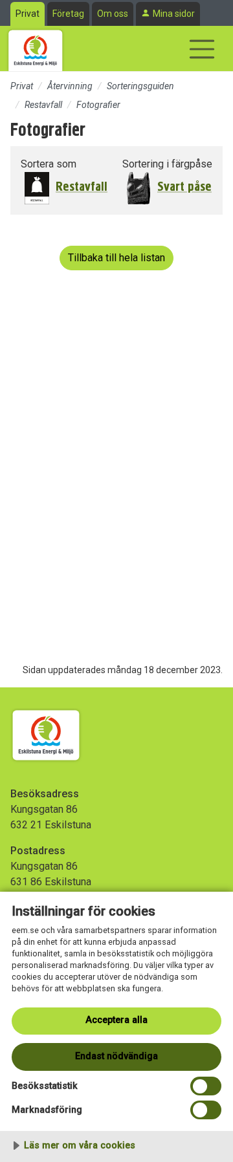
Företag (68, 13)
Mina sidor (174, 13)
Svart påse (184, 186)
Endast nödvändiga (116, 1056)
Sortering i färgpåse (167, 164)
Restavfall (43, 105)
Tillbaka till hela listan (116, 258)
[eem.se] (35, 48)
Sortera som (48, 164)
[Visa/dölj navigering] (202, 49)
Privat (27, 13)
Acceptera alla (116, 1020)
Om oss (112, 13)
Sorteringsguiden (140, 86)
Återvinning (70, 86)
